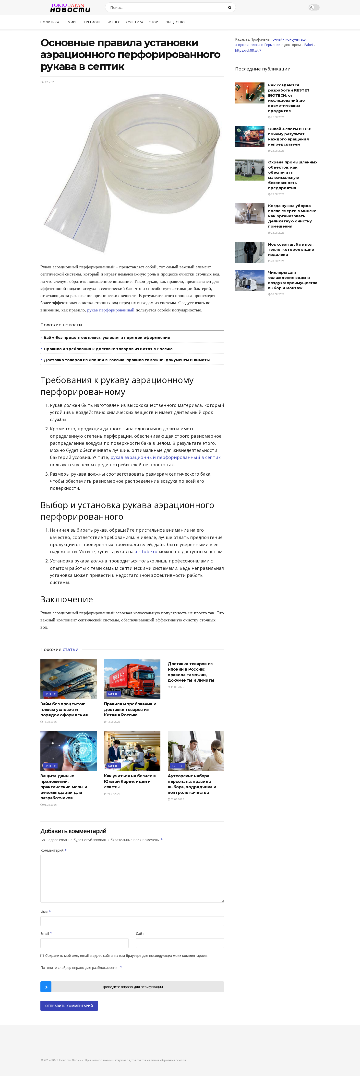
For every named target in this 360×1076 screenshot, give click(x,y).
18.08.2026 (50, 721)
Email (46, 933)
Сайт (140, 933)
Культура (134, 22)
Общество (175, 22)
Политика (49, 22)
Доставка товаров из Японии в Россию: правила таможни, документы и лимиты (127, 359)
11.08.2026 (177, 687)
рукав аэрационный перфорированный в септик (165, 457)
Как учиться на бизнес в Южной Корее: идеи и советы (130, 781)
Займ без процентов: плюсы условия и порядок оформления (107, 337)
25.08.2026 (277, 117)
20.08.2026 (277, 261)
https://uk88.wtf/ (248, 50)
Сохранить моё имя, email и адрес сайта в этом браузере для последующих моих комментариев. (126, 955)
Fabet (308, 44)
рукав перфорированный (110, 310)
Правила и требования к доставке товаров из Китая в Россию (108, 348)
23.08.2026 (277, 150)
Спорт (154, 22)
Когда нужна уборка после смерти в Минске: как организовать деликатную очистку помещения (292, 216)
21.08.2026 (277, 232)
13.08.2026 (113, 721)
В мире (71, 22)
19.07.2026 (113, 794)
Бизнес (113, 22)
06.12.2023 (48, 82)
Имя (45, 911)
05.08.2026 (50, 804)
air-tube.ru (146, 551)
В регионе (92, 22)
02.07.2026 (177, 799)
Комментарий (53, 850)
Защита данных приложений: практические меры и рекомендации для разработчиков (63, 787)
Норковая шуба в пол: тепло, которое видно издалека (291, 249)
